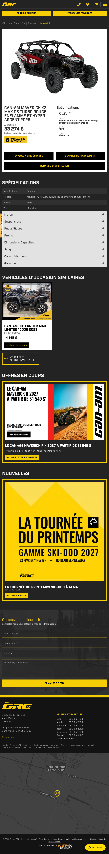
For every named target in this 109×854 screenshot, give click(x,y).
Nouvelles (15, 474)
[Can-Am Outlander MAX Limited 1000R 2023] (27, 301)
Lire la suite (18, 595)
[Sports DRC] (9, 4)
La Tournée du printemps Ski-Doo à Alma (41, 587)
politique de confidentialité (61, 839)
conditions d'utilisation (88, 839)
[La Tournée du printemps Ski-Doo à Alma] (54, 531)
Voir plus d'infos (18, 345)
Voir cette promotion (24, 457)
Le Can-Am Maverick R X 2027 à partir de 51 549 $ (48, 445)
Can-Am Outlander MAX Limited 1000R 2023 (25, 328)
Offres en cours (23, 376)
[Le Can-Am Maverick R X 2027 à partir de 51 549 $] (54, 412)
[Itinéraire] (87, 4)
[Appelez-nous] (79, 4)
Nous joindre (8, 737)
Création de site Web (45, 845)
